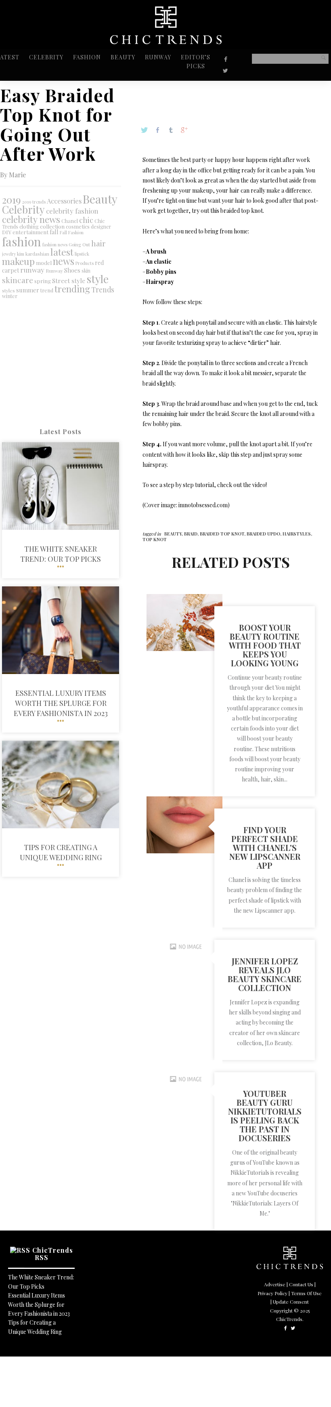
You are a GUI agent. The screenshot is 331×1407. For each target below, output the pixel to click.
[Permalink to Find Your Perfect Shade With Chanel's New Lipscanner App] (185, 851)
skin (86, 270)
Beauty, (174, 534)
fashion (21, 241)
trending (72, 288)
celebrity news (31, 219)
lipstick (82, 254)
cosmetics (78, 226)
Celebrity (46, 57)
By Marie (13, 174)
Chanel (69, 220)
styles (8, 290)
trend (46, 290)
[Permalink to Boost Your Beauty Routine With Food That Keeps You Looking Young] (185, 649)
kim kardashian (33, 254)
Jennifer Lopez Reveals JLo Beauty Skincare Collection (265, 974)
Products (84, 263)
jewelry (9, 254)
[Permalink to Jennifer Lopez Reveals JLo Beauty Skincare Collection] (185, 963)
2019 (11, 199)
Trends (102, 289)
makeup (18, 261)
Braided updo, (265, 534)
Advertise (274, 1284)
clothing (29, 226)
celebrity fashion (72, 210)
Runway (158, 57)
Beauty (123, 57)
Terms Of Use (306, 1293)
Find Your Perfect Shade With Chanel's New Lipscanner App (264, 847)
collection (52, 226)
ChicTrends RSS (52, 1254)
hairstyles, (297, 534)
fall (54, 232)
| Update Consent (289, 1301)
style (97, 278)
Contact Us (301, 1284)
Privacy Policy (272, 1293)
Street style (68, 280)
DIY (6, 231)
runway (32, 269)
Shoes (72, 270)
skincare (17, 280)
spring (42, 280)
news (63, 261)
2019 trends (34, 202)
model (44, 262)
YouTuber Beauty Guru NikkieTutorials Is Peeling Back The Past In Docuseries (265, 1115)
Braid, (192, 534)
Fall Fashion (72, 232)
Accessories (64, 200)
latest (61, 252)
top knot (154, 539)
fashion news (54, 245)
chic (86, 220)
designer (101, 226)
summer (27, 290)
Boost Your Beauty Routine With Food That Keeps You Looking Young (265, 645)
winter (9, 295)
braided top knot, (223, 534)
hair (98, 243)
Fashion (87, 57)
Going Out (79, 245)
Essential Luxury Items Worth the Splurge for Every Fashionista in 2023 (39, 1304)
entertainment (30, 232)
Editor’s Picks (195, 61)
